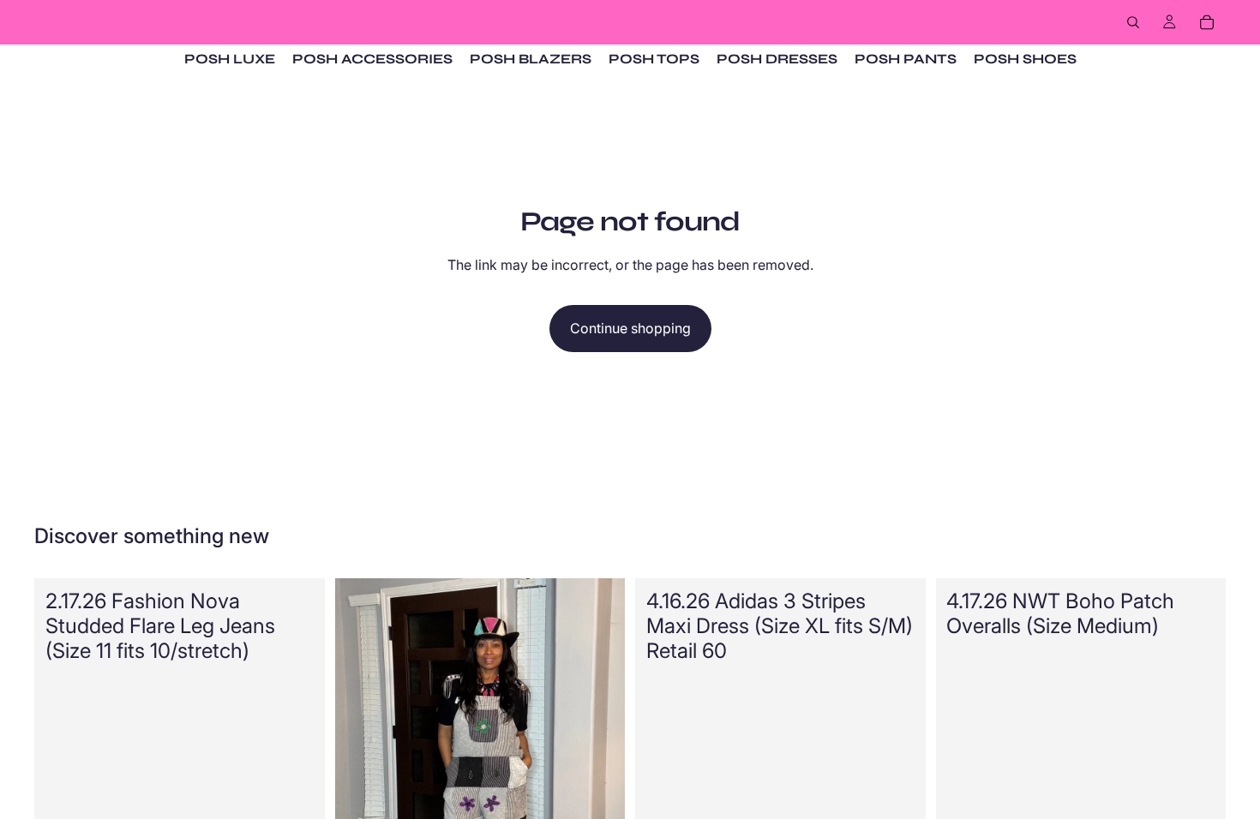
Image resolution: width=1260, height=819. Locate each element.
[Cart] (1207, 22)
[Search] (1133, 22)
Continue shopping (630, 328)
